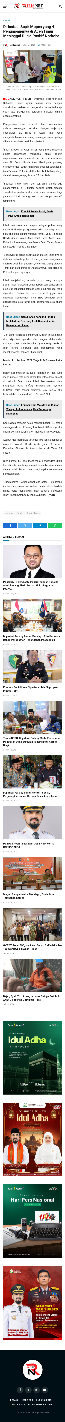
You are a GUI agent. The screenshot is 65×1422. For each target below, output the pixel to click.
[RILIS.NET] (32, 6)
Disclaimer (18, 1405)
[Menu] (5, 6)
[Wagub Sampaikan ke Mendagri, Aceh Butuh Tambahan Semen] (32, 873)
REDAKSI (16, 45)
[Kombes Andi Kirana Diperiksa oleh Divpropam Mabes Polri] (32, 666)
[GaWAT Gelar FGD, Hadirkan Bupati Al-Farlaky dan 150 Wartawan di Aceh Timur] (32, 924)
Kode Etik (27, 1400)
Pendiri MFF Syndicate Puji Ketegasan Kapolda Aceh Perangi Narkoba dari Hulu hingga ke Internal (30, 585)
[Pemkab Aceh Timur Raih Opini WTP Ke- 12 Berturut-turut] (32, 822)
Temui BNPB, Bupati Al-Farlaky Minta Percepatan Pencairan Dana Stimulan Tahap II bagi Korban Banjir (32, 742)
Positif (20, 513)
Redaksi (14, 1400)
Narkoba (9, 513)
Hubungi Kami (44, 1400)
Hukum (6, 21)
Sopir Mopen (33, 513)
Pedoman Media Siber (40, 1405)
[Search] (60, 6)
